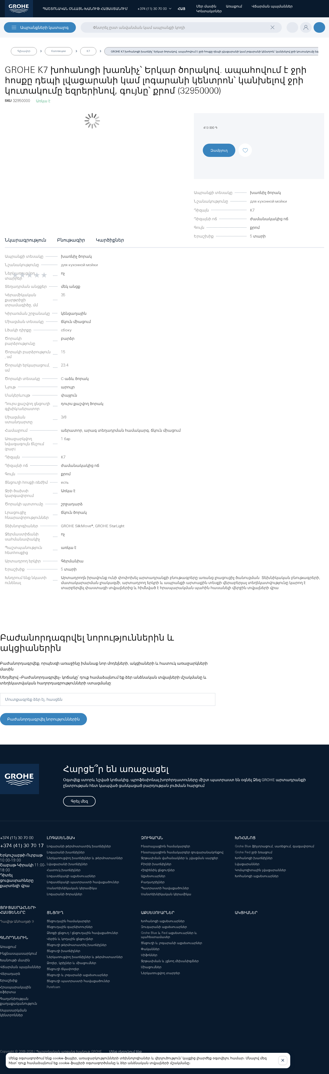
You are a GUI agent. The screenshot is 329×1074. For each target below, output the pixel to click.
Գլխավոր (23, 51)
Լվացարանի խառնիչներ (67, 864)
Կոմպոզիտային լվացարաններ (260, 870)
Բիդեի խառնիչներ (156, 864)
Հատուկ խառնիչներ (63, 870)
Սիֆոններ (149, 955)
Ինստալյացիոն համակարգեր (165, 846)
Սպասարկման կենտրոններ (13, 1012)
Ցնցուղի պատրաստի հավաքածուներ (78, 981)
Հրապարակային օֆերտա (15, 989)
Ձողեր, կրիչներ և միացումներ (71, 963)
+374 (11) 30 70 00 (16, 838)
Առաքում (8, 947)
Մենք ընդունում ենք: (125, 1051)
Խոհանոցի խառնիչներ (253, 858)
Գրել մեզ (79, 801)
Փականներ (150, 949)
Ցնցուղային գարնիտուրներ (69, 927)
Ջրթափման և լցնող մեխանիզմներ (170, 961)
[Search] (84, 27)
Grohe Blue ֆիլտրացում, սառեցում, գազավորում (274, 846)
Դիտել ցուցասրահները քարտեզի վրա (16, 880)
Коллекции (58, 51)
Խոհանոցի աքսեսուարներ (256, 876)
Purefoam (53, 987)
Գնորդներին (14, 937)
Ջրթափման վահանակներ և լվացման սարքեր (179, 858)
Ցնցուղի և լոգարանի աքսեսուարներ (77, 975)
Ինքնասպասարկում (18, 953)
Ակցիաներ (246, 912)
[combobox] (181, 27)
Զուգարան (152, 838)
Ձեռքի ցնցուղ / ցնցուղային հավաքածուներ (82, 933)
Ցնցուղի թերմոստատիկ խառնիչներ (76, 945)
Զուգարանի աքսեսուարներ (164, 927)
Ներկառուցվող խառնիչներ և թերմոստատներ (85, 858)
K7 (88, 51)
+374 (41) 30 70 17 (22, 845)
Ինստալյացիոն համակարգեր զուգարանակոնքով (182, 852)
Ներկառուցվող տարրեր (160, 973)
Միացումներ (151, 967)
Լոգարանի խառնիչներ (66, 852)
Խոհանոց (245, 838)
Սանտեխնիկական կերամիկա (72, 888)
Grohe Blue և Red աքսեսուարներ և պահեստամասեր (169, 935)
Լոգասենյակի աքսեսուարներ (71, 876)
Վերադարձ (10, 974)
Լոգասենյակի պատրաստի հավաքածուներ (83, 882)
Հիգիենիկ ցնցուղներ (158, 870)
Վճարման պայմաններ (20, 967)
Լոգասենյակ (61, 838)
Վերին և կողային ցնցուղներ (70, 939)
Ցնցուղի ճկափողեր (63, 969)
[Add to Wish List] (245, 146)
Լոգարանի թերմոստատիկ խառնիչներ (79, 846)
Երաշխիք (8, 980)
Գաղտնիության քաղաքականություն (18, 1001)
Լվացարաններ (247, 864)
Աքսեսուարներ (153, 876)
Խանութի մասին (15, 960)
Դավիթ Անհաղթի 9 (17, 921)
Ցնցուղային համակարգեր (68, 921)
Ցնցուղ (55, 912)
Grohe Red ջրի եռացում (253, 852)
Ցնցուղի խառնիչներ (63, 951)
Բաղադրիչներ (152, 882)
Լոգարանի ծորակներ (64, 894)
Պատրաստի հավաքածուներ (165, 888)
